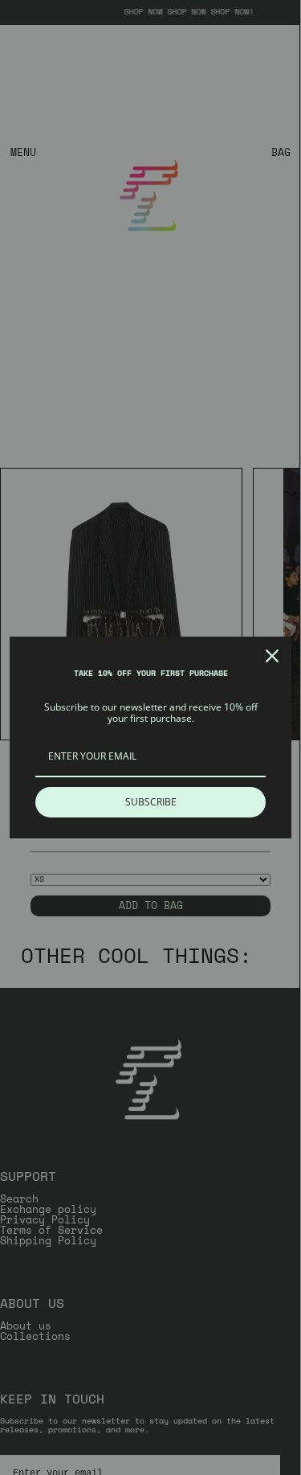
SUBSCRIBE (151, 802)
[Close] (272, 656)
